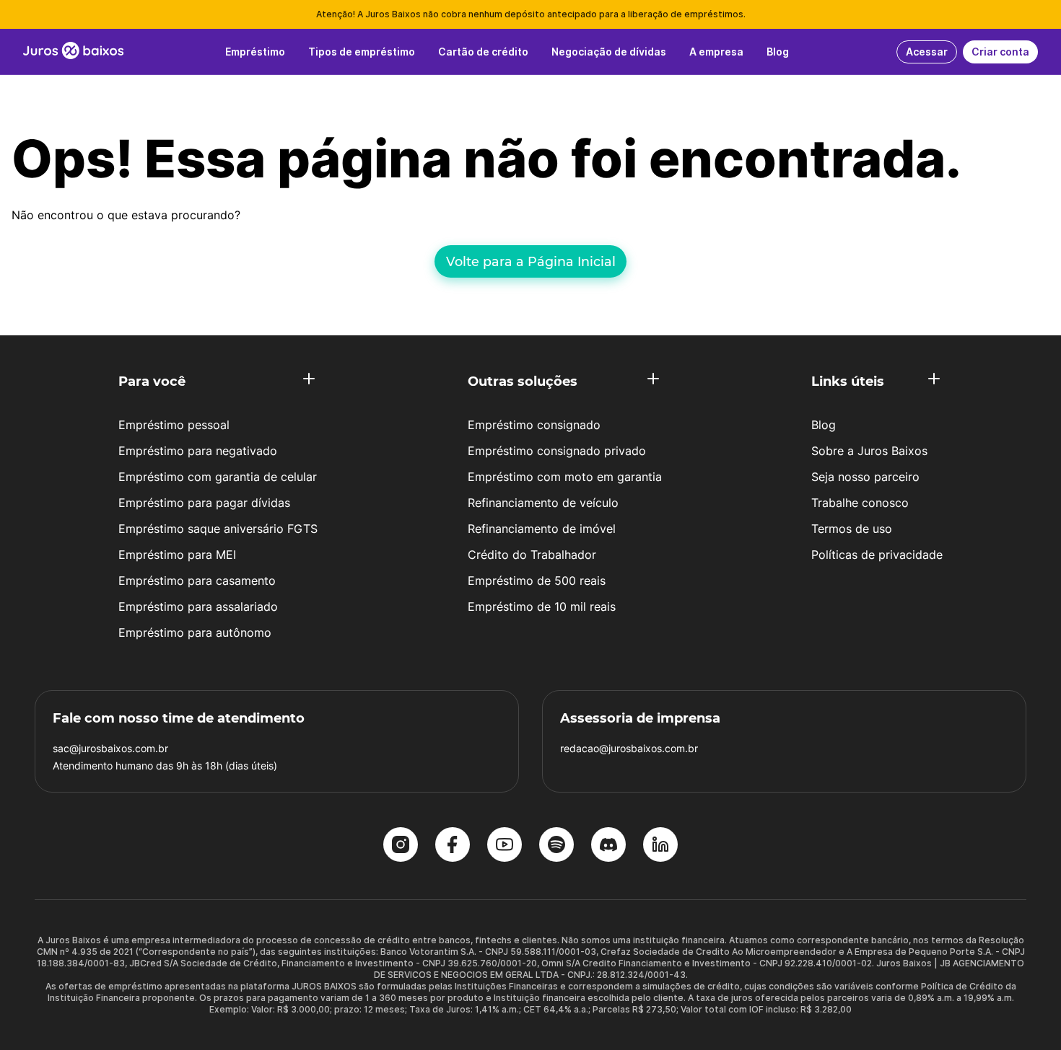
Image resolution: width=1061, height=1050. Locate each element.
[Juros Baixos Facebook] (452, 846)
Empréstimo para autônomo (194, 632)
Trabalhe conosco (860, 502)
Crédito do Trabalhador (532, 554)
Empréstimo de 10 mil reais (542, 606)
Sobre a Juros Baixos (869, 451)
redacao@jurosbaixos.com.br (629, 748)
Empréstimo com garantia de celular (217, 476)
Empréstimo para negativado (197, 451)
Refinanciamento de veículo (543, 502)
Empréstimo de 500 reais (537, 580)
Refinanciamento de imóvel (542, 528)
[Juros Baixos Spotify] (556, 846)
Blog (823, 425)
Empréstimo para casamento (197, 580)
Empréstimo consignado (534, 425)
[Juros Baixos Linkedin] (660, 846)
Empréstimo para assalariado (198, 606)
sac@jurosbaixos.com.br (110, 748)
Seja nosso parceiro (865, 476)
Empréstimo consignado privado (557, 451)
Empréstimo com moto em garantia (565, 476)
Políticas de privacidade (877, 554)
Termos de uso (851, 528)
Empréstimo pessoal (174, 425)
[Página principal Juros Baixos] (73, 52)
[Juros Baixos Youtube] (504, 846)
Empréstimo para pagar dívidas (204, 502)
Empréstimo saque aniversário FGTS (218, 528)
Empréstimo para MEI (177, 554)
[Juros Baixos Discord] (608, 846)
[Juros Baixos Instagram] (400, 846)
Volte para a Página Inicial (531, 261)
